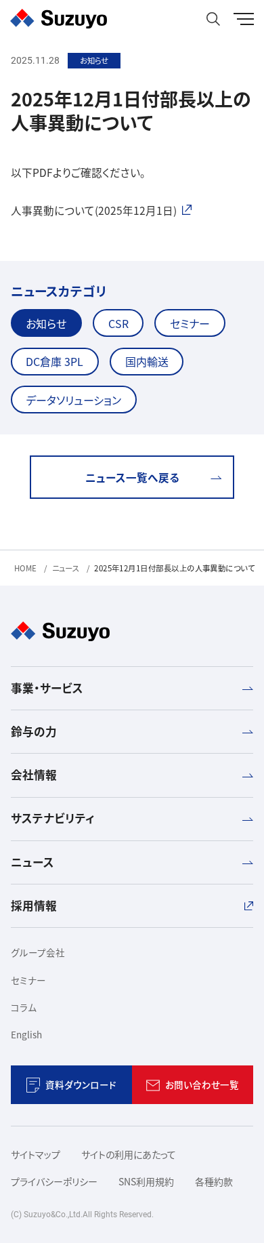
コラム (24, 1007)
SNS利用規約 (146, 1181)
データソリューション (73, 400)
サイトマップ (35, 1154)
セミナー (190, 323)
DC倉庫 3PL (54, 361)
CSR (118, 323)
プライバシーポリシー (54, 1181)
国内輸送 (147, 361)
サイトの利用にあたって (128, 1154)
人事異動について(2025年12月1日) (94, 210)
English (26, 1034)
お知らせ (46, 323)
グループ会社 (38, 952)
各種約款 (214, 1181)
